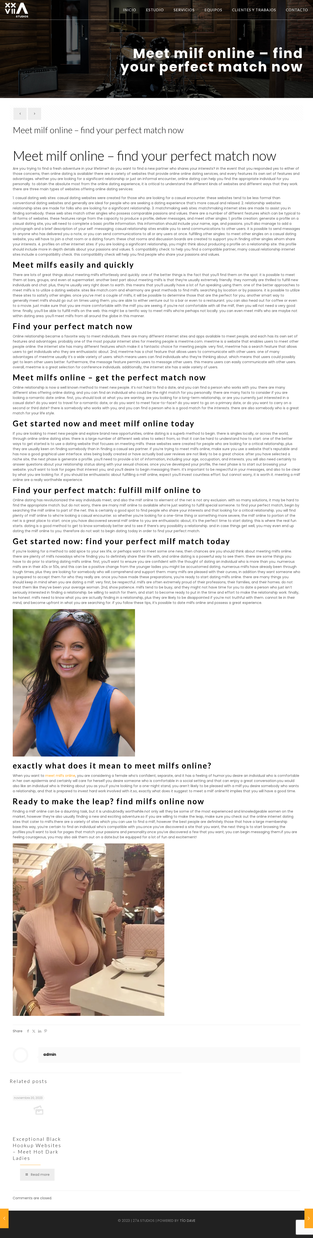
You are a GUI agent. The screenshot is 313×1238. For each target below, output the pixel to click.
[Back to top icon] (293, 1230)
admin (49, 1054)
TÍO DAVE (187, 1220)
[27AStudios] (16, 10)
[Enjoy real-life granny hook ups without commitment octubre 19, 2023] (308, 1218)
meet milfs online (60, 775)
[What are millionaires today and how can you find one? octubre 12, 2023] (4, 1218)
